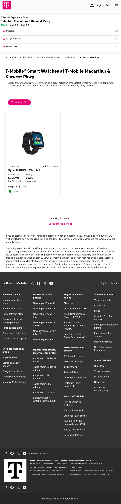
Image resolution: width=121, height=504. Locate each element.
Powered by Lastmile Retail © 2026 (60, 498)
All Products (71, 57)
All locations (12, 57)
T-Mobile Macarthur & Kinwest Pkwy (41, 57)
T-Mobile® (16, 102)
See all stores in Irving (60, 223)
